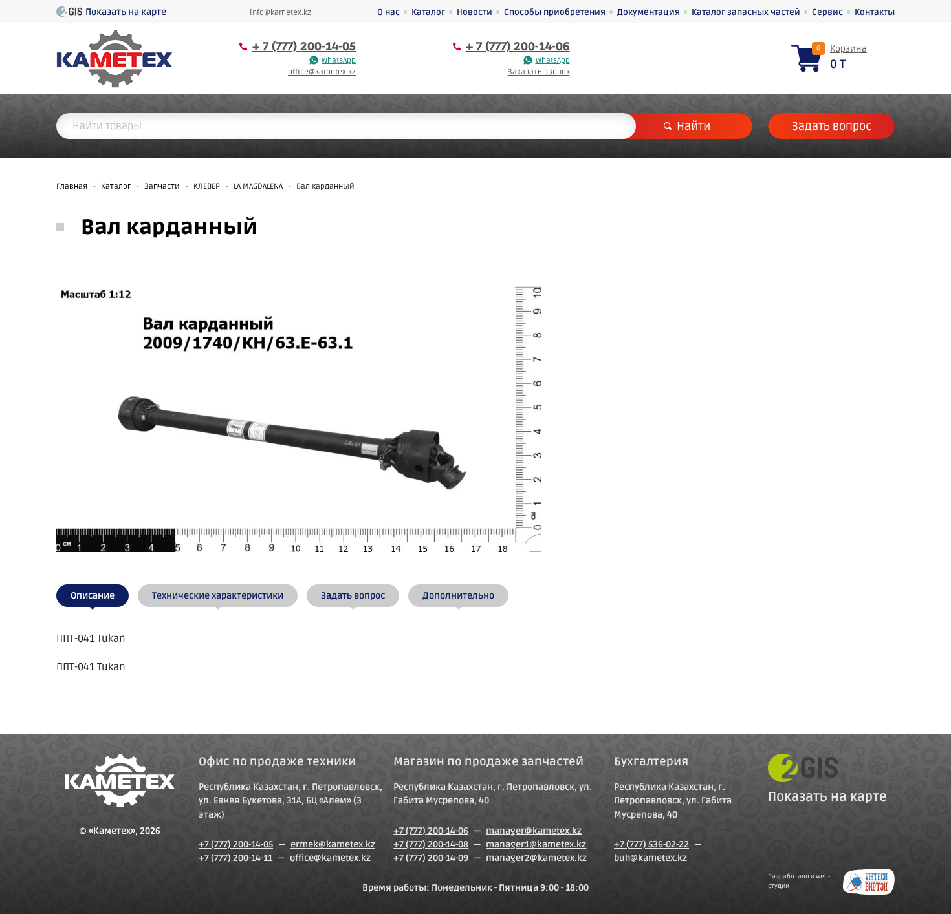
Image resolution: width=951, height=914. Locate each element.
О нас (388, 12)
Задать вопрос (831, 126)
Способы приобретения (555, 12)
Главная (71, 186)
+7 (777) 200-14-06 (430, 830)
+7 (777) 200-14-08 (430, 844)
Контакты (875, 12)
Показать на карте (125, 11)
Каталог (428, 12)
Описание (93, 595)
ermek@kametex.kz (332, 844)
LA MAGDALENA (258, 186)
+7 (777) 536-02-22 (651, 844)
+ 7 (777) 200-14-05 (304, 46)
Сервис (827, 12)
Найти (693, 126)
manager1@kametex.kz (536, 844)
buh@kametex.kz (650, 858)
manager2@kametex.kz (536, 858)
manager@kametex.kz (534, 830)
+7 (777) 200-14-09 (430, 858)
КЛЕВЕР (206, 186)
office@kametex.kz (322, 72)
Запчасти (162, 186)
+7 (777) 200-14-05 (236, 844)
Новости (474, 12)
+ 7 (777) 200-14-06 (518, 46)
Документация (648, 12)
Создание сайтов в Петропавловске (869, 882)
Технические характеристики (217, 595)
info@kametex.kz (280, 12)
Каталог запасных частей (746, 12)
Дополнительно (458, 595)
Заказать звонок (539, 72)
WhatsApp (339, 60)
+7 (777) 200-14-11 (235, 858)
